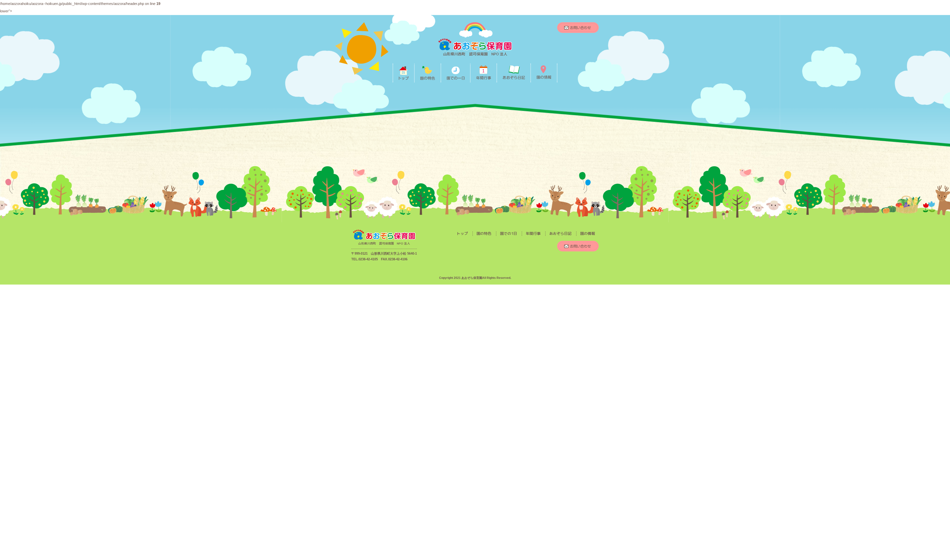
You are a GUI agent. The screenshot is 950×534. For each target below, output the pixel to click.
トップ (462, 233)
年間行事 (533, 233)
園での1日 (508, 233)
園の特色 (483, 233)
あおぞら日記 (560, 233)
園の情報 (587, 233)
